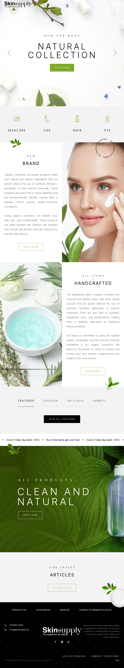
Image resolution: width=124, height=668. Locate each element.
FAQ (117, 660)
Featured (26, 400)
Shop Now (62, 67)
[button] (19, 99)
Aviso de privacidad (74, 656)
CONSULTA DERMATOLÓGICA (95, 610)
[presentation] (9, 53)
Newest (99, 400)
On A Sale (75, 400)
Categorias (43, 610)
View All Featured (62, 419)
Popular (51, 400)
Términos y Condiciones (105, 656)
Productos (19, 610)
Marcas (65, 610)
